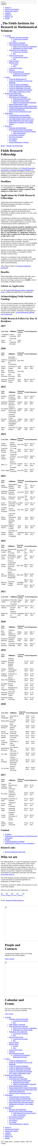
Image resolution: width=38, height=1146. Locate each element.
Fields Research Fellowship (22, 99)
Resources (8, 126)
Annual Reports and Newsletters (19, 115)
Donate (7, 18)
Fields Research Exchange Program (24, 131)
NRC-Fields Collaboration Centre (20, 92)
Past (14, 41)
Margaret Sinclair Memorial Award (20, 111)
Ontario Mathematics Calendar (18, 142)
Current (15, 64)
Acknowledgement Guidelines (14, 841)
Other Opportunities (19, 133)
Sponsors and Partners (12, 9)
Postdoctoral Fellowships (21, 101)
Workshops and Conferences (18, 50)
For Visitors (12, 140)
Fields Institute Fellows (16, 95)
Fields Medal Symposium (17, 43)
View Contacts (9, 959)
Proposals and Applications (17, 128)
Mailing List (9, 16)
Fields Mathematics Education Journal (21, 120)
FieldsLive (8, 15)
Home (3, 146)
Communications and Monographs (20, 117)
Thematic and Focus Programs (18, 37)
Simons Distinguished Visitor (18, 104)
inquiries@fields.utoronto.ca (15, 900)
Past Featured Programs (16, 72)
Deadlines (8, 834)
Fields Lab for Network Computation (25, 46)
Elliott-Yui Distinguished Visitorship (24, 102)
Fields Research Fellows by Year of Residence (19, 843)
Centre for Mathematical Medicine (20, 86)
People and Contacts (11, 11)
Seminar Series (13, 63)
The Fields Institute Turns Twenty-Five (21, 119)
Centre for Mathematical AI (17, 79)
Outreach (12, 70)
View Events (9, 1014)
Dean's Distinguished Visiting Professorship (23, 106)
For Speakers (13, 139)
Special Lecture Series (16, 55)
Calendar (8, 13)
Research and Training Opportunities (20, 130)
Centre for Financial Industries (18, 84)
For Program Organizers (16, 135)
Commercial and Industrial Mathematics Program (21, 74)
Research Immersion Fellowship (15, 852)
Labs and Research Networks (18, 45)
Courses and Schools (15, 68)
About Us (8, 7)
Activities (8, 35)
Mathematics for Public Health (22, 48)
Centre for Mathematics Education (20, 88)
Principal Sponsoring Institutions (21, 170)
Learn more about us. (7, 874)
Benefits (7, 840)
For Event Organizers (16, 137)
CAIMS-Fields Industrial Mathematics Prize (23, 108)
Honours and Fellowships (13, 93)
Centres (7, 77)
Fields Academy (14, 61)
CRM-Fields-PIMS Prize (17, 110)
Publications (9, 113)
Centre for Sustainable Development (20, 90)
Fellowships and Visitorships (18, 97)
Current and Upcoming (20, 39)
